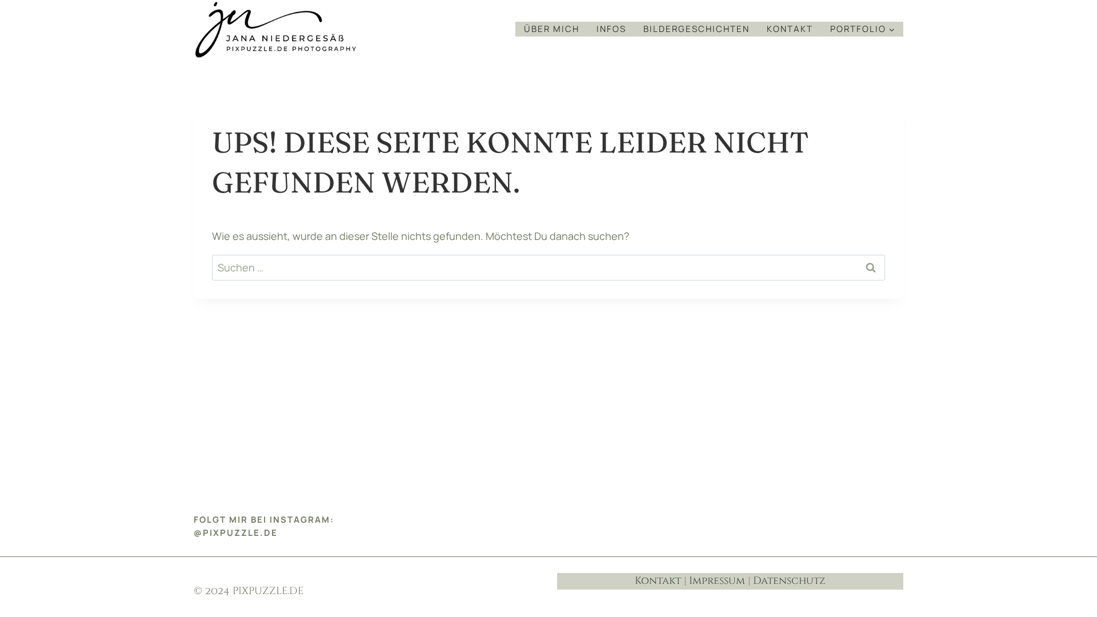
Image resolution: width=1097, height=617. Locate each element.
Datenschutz (789, 581)
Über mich (551, 29)
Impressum (717, 581)
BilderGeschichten (696, 29)
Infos (611, 29)
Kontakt (790, 29)
